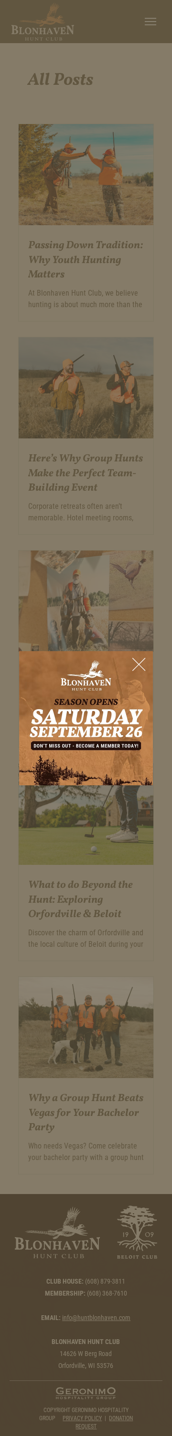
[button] (138, 665)
